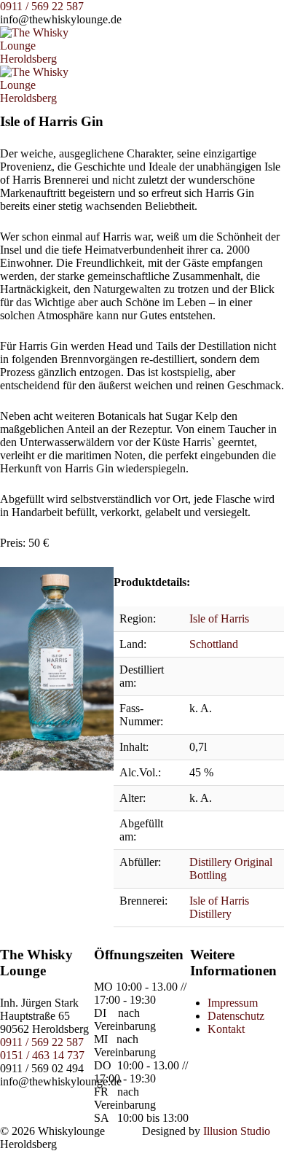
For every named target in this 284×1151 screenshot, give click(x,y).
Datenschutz (236, 1016)
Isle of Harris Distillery (219, 907)
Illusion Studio (236, 1131)
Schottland (213, 644)
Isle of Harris (219, 618)
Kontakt (226, 1029)
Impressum (233, 1002)
